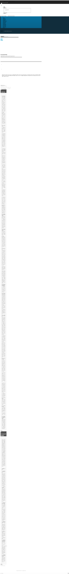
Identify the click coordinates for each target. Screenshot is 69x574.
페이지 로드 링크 (2, 572)
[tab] (3, 66)
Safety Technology (7, 12)
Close (1, 564)
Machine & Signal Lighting (8, 11)
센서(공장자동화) (7, 8)
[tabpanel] (21, 75)
